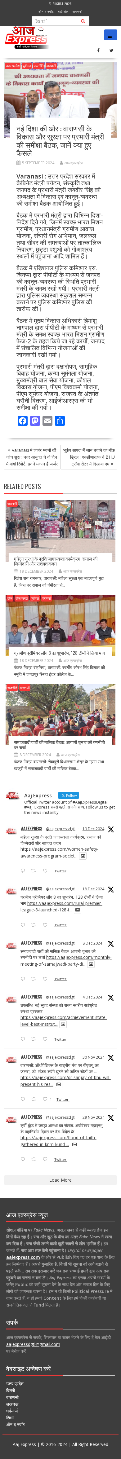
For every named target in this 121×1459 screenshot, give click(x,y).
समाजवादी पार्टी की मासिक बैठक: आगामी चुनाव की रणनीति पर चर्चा (59, 744)
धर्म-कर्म (12, 1411)
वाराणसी (78, 11)
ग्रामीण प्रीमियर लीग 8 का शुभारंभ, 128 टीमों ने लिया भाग (59, 652)
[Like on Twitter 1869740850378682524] (47, 871)
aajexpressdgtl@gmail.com (33, 1344)
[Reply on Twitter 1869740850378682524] (24, 871)
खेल (9, 598)
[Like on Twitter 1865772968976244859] (47, 979)
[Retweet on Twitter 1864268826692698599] (35, 1039)
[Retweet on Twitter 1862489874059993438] (35, 1160)
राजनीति (38, 66)
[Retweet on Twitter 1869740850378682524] (35, 871)
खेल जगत (22, 598)
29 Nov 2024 (94, 1117)
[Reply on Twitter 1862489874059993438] (24, 1160)
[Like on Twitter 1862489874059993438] (47, 1160)
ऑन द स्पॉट (46, 11)
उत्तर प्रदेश (13, 66)
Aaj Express (31, 828)
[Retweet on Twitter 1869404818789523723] (35, 925)
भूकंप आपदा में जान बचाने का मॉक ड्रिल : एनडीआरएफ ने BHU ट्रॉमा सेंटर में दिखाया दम (89, 457)
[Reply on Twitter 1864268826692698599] (24, 1039)
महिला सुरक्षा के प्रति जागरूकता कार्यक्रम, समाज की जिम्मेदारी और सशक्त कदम (55, 561)
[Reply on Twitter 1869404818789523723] (24, 925)
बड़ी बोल (63, 11)
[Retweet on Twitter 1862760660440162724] (35, 1099)
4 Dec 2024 (92, 997)
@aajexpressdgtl (60, 828)
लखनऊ (12, 1404)
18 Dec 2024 (93, 889)
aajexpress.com (23, 1257)
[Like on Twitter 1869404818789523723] (47, 925)
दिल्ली (10, 1390)
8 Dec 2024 (92, 943)
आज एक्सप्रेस (74, 162)
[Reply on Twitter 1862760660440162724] (24, 1099)
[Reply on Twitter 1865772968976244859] (24, 979)
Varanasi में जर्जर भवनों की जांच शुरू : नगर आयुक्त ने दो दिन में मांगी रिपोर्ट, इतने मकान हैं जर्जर (32, 457)
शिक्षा (10, 1418)
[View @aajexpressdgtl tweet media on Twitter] (83, 856)
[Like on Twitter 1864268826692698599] (47, 1039)
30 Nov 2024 (94, 1057)
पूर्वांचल (27, 66)
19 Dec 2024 (93, 828)
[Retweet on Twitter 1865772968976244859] (35, 979)
